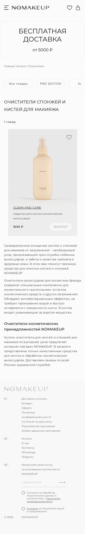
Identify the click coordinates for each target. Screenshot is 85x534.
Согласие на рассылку (37, 421)
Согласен (32, 508)
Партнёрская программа (38, 426)
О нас (25, 443)
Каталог (21, 66)
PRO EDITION (50, 84)
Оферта (27, 407)
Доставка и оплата (34, 398)
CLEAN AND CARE (27, 207)
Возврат (27, 403)
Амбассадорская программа (41, 430)
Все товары (18, 84)
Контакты (28, 447)
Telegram (27, 456)
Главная (9, 66)
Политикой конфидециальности (43, 500)
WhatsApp (28, 452)
